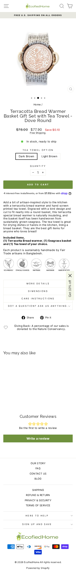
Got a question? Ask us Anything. (38, 306)
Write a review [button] (38, 438)
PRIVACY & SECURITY (38, 500)
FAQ (38, 468)
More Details (38, 283)
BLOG (37, 478)
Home (37, 104)
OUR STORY (38, 463)
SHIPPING (38, 490)
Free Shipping (38, 133)
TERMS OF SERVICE (38, 505)
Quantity (38, 166)
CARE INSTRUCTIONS (37, 298)
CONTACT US (38, 473)
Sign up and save (37, 524)
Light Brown (49, 156)
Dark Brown (26, 156)
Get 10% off (70, 288)
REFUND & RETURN (38, 495)
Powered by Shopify (37, 568)
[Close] (70, 275)
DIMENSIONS (38, 291)
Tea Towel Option (38, 150)
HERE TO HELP (37, 515)
